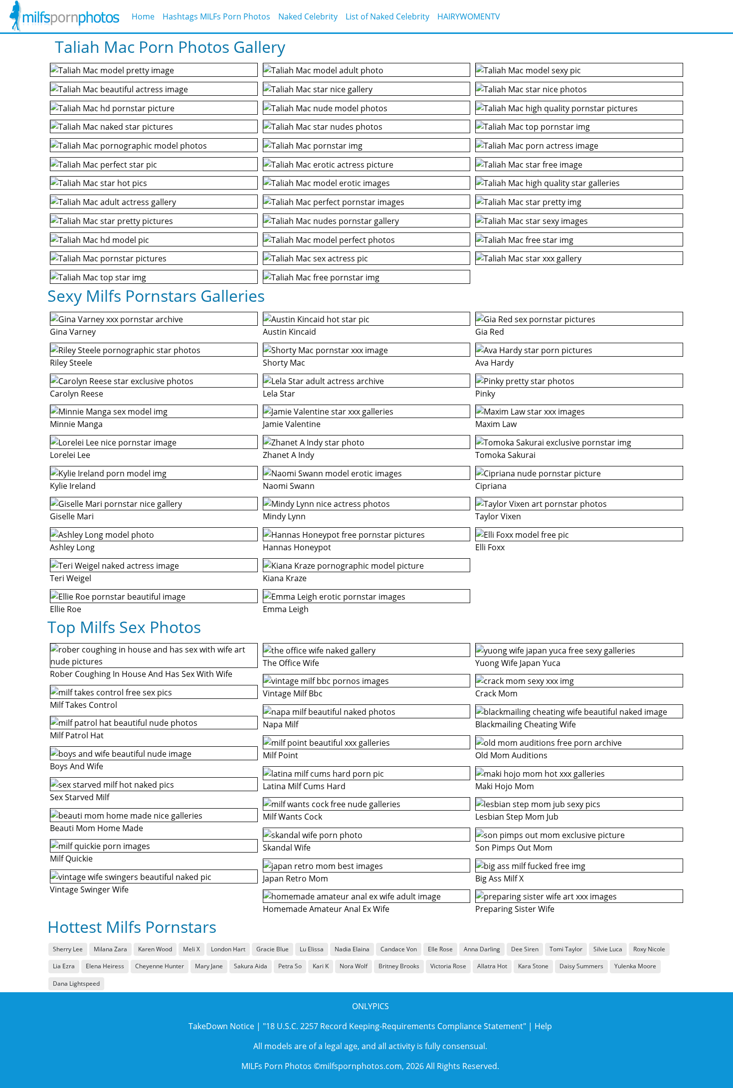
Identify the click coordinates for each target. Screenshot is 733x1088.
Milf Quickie (71, 858)
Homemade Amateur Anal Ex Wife (326, 908)
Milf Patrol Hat (77, 735)
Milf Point (280, 755)
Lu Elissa (312, 949)
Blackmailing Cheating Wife (525, 724)
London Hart (228, 949)
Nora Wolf (353, 966)
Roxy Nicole (649, 949)
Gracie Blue (272, 949)
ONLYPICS (370, 1006)
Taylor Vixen (498, 516)
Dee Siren (525, 949)
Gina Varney (73, 331)
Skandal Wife (287, 847)
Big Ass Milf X (499, 878)
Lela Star (279, 393)
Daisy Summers (581, 966)
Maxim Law (496, 424)
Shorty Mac (284, 362)
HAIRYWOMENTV (468, 16)
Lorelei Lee (70, 454)
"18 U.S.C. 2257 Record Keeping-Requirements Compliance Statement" (394, 1026)
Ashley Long (72, 547)
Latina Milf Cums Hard (304, 786)
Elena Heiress (105, 966)
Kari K (321, 966)
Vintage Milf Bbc (293, 693)
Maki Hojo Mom (504, 786)
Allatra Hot (492, 966)
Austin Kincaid (289, 331)
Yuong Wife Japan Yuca (517, 662)
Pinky (485, 393)
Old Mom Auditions (511, 755)
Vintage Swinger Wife (89, 889)
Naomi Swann (289, 485)
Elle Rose (440, 949)
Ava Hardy (494, 362)
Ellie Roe (65, 609)
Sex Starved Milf (79, 797)
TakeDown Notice (221, 1026)
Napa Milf (280, 724)
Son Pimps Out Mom (513, 847)
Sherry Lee (68, 949)
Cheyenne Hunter (159, 966)
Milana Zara (110, 949)
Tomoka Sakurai (505, 454)
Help (543, 1026)
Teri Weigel (70, 578)
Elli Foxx (490, 547)
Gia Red (489, 331)
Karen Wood (155, 949)
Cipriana (491, 485)
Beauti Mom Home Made (96, 828)
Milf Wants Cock (292, 816)
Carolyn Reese (76, 393)
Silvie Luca (607, 949)
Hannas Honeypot (297, 547)
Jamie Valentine (292, 424)
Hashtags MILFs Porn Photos (216, 16)
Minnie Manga (76, 424)
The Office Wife (291, 662)
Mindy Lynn (284, 516)
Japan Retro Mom (295, 878)
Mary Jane (209, 966)
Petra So (290, 966)
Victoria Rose (448, 966)
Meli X (191, 949)
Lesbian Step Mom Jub (516, 816)
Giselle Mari (72, 516)
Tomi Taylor (566, 949)
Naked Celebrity (308, 16)
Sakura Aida (250, 966)
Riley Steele (71, 362)
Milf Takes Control (83, 704)
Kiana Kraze (285, 578)
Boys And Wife (76, 766)
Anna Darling (482, 949)
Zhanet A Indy (288, 454)
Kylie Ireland (73, 485)
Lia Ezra (64, 966)
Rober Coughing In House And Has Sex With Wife (141, 673)
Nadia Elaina (352, 949)
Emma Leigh (286, 609)
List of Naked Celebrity (387, 16)
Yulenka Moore (635, 966)
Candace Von (398, 949)
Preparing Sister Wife (514, 908)
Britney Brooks (398, 966)
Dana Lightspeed (76, 983)
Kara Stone (533, 966)
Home (143, 16)
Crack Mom (496, 693)
